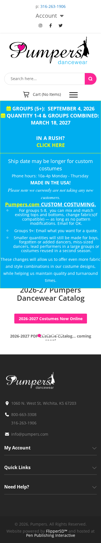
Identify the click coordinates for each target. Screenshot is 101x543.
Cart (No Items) (47, 94)
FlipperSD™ (56, 531)
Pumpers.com (22, 204)
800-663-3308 (23, 414)
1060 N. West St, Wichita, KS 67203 (43, 403)
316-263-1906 (53, 6)
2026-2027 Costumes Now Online (50, 318)
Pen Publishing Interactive (50, 535)
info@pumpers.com (29, 434)
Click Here (50, 145)
